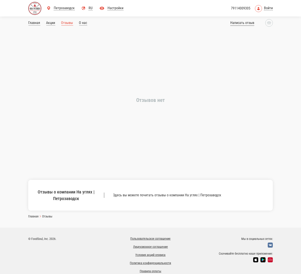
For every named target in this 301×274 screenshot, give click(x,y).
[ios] (255, 259)
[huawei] (270, 259)
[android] (263, 259)
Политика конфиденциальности (150, 263)
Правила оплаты (150, 271)
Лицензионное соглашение (150, 246)
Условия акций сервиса (150, 255)
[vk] (270, 245)
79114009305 (240, 8)
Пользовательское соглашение (150, 238)
